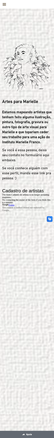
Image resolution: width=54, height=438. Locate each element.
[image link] (27, 4)
